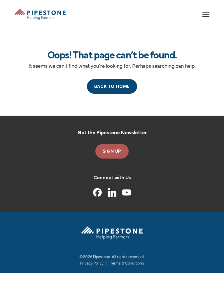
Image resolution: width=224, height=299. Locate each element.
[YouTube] (126, 192)
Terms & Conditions (127, 263)
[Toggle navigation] (205, 14)
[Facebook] (97, 192)
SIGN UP (112, 151)
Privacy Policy (92, 263)
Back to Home (112, 86)
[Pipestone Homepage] (112, 232)
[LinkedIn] (112, 192)
